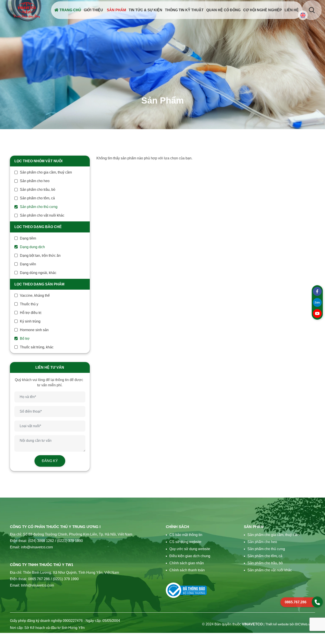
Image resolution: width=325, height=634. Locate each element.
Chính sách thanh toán (187, 570)
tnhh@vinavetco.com (37, 585)
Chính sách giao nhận (186, 563)
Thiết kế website (277, 624)
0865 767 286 (39, 579)
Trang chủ (70, 10)
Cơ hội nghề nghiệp (262, 10)
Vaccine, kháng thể (35, 295)
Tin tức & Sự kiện (145, 10)
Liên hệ (292, 10)
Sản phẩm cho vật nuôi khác (42, 215)
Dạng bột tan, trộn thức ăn (40, 255)
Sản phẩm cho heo (35, 181)
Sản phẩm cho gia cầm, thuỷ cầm (46, 172)
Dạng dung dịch (32, 247)
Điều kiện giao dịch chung (189, 556)
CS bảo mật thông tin (185, 535)
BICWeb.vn (303, 624)
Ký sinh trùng (30, 321)
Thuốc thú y (29, 304)
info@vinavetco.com (37, 547)
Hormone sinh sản (34, 330)
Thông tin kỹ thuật (184, 10)
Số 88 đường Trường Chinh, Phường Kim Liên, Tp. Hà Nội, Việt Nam (77, 534)
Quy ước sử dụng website (189, 549)
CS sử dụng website (185, 542)
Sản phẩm (116, 10)
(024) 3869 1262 (41, 541)
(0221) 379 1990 (69, 541)
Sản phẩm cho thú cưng (38, 207)
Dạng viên (28, 264)
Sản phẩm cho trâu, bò (37, 189)
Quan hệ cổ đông (223, 10)
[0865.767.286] (317, 602)
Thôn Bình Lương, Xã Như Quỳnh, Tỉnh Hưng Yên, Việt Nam (71, 572)
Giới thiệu (93, 10)
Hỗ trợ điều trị (30, 313)
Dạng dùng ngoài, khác (38, 273)
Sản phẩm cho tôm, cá (37, 198)
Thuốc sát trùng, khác (37, 347)
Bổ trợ (25, 338)
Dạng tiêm (28, 238)
